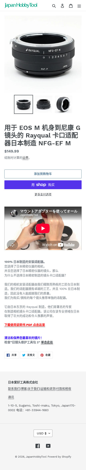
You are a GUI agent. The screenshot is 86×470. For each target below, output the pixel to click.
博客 (24, 389)
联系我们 (14, 389)
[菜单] (79, 5)
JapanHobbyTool (36, 456)
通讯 (11, 397)
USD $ (42, 433)
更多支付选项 (43, 194)
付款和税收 (63, 389)
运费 (25, 158)
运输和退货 (47, 389)
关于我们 (34, 389)
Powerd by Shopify (59, 456)
